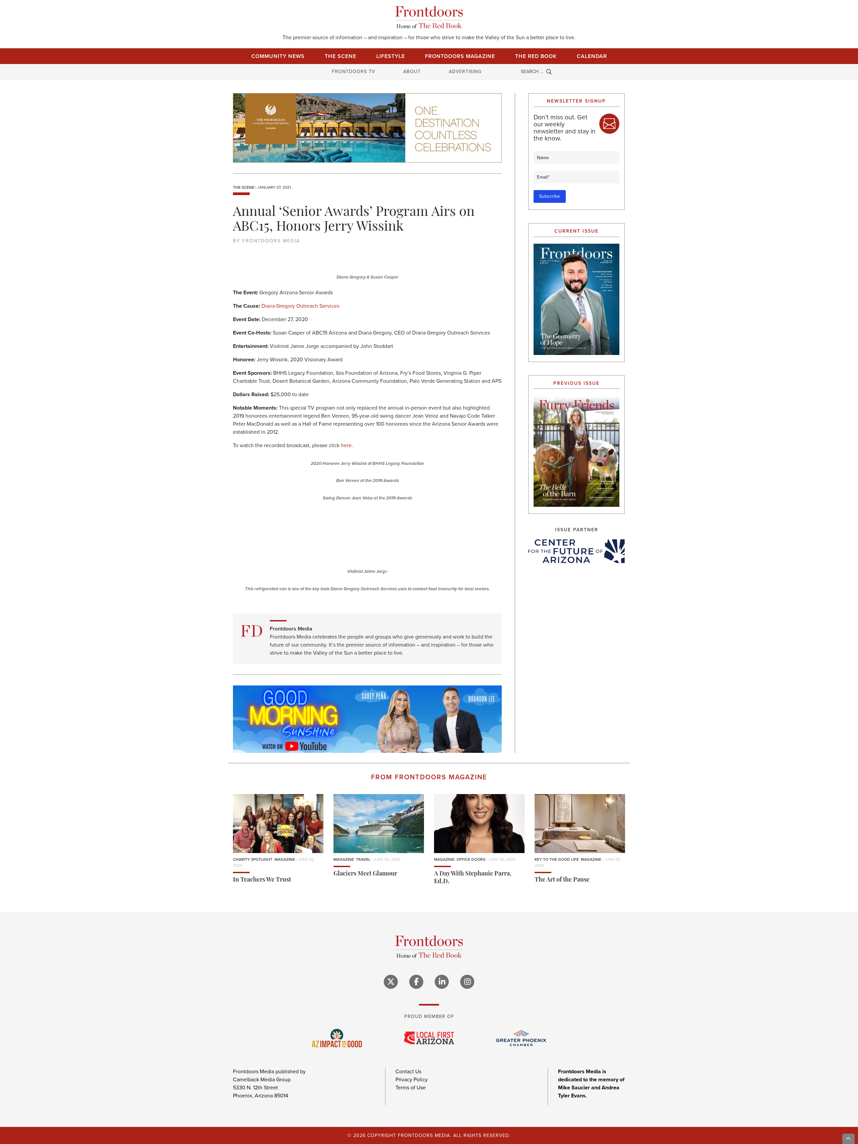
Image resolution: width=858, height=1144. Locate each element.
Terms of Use (410, 1087)
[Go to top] (848, 1139)
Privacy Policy (411, 1079)
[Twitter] (391, 982)
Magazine (284, 859)
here (346, 445)
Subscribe (549, 196)
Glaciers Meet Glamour (365, 874)
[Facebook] (416, 982)
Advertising (465, 71)
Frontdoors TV (353, 71)
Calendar (592, 56)
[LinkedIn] (442, 982)
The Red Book (536, 56)
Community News (278, 56)
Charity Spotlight (252, 859)
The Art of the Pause (562, 880)
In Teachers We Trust (262, 880)
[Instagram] (467, 982)
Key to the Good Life (557, 859)
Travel (363, 859)
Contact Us (408, 1071)
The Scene (340, 56)
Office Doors (470, 859)
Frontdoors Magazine (460, 56)
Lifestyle (390, 56)
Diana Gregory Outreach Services (300, 306)
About (412, 71)
